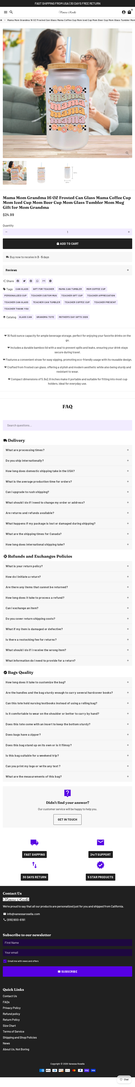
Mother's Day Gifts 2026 (73, 317)
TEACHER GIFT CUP (72, 295)
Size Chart (9, 1025)
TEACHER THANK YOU (16, 308)
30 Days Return (34, 877)
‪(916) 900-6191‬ (14, 919)
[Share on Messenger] (50, 281)
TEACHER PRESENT (105, 302)
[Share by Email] (43, 281)
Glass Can (25, 317)
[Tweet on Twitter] (24, 281)
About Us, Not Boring (16, 1049)
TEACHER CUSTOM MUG (44, 295)
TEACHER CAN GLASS (16, 302)
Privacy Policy (12, 1007)
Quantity (8, 225)
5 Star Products (100, 877)
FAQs (6, 1002)
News (6, 1043)
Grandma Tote (45, 317)
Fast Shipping (34, 854)
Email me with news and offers (23, 961)
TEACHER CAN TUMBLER (46, 302)
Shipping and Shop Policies (20, 1037)
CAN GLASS (22, 289)
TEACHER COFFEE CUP (77, 302)
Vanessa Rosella (77, 1063)
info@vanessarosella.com (21, 914)
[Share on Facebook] (17, 281)
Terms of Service (13, 1031)
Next (128, 93)
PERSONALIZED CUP (15, 295)
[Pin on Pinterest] (30, 281)
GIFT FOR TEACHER (43, 289)
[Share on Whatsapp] (37, 281)
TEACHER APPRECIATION (101, 295)
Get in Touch (67, 819)
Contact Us (10, 996)
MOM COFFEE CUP (96, 289)
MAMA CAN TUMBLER (70, 289)
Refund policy (11, 1013)
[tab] (67, 270)
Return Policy (11, 1019)
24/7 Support (100, 854)
